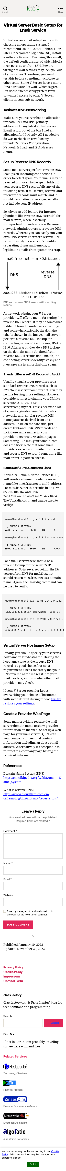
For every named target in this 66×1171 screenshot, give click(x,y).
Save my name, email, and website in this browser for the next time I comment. (30, 913)
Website (8, 895)
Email (7, 879)
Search (7, 1016)
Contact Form (13, 981)
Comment (10, 831)
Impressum (11, 976)
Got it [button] (33, 1164)
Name (8, 863)
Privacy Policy (13, 967)
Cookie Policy (13, 972)
